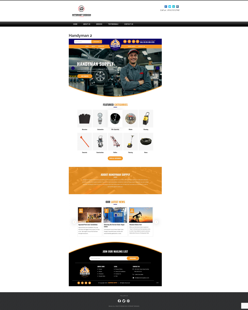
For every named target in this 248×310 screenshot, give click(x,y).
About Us (86, 24)
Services (99, 24)
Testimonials (113, 24)
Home (75, 24)
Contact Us (128, 24)
